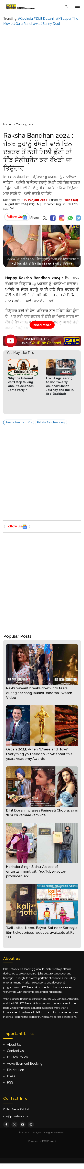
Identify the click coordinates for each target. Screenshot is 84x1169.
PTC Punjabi (49, 1141)
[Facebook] (6, 1124)
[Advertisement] (42, 73)
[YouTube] (23, 1124)
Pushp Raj (70, 199)
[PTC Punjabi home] (20, 6)
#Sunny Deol (50, 24)
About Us (14, 1045)
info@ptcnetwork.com (16, 1116)
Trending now (24, 124)
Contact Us (15, 1051)
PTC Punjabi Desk (34, 199)
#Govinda (25, 18)
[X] (14, 1124)
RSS (10, 1082)
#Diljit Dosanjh (44, 18)
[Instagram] (31, 1124)
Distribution (15, 1070)
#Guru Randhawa (26, 24)
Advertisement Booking (24, 1063)
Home (7, 124)
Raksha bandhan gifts (19, 422)
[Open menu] (77, 6)
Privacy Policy (17, 1057)
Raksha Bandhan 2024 (51, 422)
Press (11, 1076)
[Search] (66, 6)
